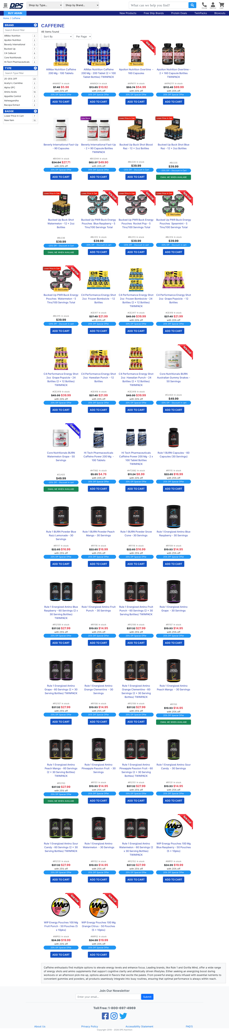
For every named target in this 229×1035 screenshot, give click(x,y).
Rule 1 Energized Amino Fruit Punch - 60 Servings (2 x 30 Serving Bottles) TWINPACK (136, 610)
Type (8, 68)
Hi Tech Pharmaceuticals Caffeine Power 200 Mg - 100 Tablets (98, 456)
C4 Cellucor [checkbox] (19, 53)
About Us (39, 1026)
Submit (147, 996)
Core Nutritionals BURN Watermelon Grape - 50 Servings (61, 456)
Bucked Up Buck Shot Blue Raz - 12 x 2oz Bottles (174, 146)
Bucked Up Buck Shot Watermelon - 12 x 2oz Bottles (61, 223)
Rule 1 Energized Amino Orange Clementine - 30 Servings (99, 689)
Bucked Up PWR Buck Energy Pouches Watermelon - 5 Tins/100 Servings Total (61, 298)
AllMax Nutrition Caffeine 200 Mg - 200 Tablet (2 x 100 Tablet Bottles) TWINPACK (98, 73)
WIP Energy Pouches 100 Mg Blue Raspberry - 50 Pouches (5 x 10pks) (173, 847)
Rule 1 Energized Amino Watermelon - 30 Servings (98, 845)
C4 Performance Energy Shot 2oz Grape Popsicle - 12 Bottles (173, 298)
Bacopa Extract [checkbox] (19, 105)
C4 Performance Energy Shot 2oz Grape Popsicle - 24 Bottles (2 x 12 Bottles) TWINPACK (61, 379)
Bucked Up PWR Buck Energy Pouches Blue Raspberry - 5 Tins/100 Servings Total (98, 223)
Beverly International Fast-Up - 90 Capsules (61, 146)
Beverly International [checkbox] (19, 44)
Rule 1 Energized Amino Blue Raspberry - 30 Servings (174, 533)
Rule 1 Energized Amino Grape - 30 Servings (174, 608)
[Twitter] (123, 1018)
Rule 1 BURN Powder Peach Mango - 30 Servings (99, 533)
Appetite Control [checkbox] (19, 96)
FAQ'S (189, 1026)
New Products (128, 13)
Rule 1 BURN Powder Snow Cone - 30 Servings (136, 533)
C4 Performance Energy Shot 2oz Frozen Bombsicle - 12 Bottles (98, 298)
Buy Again (15, 13)
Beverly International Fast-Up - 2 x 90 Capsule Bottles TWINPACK (98, 148)
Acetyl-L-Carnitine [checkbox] (19, 83)
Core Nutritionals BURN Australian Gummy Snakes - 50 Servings (174, 377)
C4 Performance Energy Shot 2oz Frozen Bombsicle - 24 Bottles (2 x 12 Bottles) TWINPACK (136, 300)
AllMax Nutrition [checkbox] (19, 35)
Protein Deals (179, 13)
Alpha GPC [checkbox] (19, 87)
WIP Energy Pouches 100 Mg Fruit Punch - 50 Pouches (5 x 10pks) (61, 926)
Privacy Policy (89, 1026)
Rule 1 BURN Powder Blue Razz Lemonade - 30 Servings (61, 535)
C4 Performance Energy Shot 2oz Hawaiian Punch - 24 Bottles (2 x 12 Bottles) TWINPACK (136, 379)
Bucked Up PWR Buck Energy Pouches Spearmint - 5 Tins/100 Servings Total (173, 223)
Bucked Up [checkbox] (19, 48)
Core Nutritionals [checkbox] (19, 57)
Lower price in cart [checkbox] (19, 115)
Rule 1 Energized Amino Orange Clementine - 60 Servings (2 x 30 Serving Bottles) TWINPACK (136, 691)
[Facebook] (105, 1018)
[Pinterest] (114, 1018)
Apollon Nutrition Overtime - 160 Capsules (136, 71)
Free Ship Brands (154, 13)
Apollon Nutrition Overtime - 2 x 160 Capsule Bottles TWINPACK (174, 73)
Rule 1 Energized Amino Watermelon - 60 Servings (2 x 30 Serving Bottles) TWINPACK (136, 849)
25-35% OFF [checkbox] (20, 78)
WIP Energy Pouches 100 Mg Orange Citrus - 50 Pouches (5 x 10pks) (98, 926)
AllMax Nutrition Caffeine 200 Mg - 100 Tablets (61, 71)
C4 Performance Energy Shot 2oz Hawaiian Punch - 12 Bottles (98, 377)
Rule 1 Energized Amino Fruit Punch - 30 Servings (99, 608)
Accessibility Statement (139, 1026)
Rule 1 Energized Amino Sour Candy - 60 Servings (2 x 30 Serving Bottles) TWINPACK (61, 847)
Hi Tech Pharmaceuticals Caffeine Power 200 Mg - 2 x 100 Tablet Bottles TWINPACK (136, 458)
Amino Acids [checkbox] (20, 91)
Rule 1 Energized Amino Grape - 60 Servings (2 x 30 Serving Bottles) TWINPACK (61, 689)
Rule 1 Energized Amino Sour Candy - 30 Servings (174, 766)
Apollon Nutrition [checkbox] (19, 40)
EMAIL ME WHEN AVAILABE (173, 177)
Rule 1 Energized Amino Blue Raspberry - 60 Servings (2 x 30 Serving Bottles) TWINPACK (61, 612)
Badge (9, 111)
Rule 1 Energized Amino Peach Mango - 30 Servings (173, 687)
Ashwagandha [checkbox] (19, 100)
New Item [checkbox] (20, 120)
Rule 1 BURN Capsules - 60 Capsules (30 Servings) (174, 454)
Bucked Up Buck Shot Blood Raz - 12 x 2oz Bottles (136, 146)
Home (6, 18)
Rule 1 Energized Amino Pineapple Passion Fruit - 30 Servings (99, 768)
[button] (5, 5)
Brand (9, 25)
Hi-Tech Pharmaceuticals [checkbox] (19, 62)
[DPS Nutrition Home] (16, 6)
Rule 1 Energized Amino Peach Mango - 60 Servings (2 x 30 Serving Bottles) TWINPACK (61, 770)
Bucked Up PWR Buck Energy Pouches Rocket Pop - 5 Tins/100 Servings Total (136, 223)
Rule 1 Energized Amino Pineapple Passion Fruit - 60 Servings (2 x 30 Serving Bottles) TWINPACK (136, 770)
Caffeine (16, 18)
